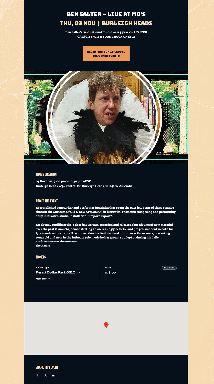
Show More (43, 245)
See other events (106, 55)
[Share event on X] (45, 375)
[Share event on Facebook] (37, 375)
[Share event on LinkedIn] (53, 375)
